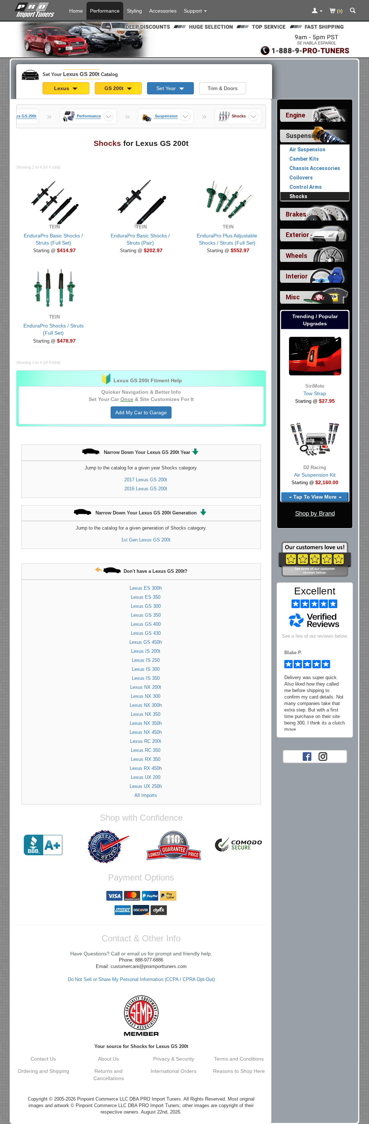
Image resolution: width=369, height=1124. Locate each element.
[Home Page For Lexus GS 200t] (36, 9)
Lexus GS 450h (145, 642)
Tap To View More (315, 497)
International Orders (173, 1071)
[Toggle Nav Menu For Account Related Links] (317, 11)
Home (76, 11)
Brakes (296, 214)
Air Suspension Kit (314, 475)
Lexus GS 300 (146, 606)
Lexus (62, 88)
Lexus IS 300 (146, 669)
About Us (108, 1059)
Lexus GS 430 (146, 633)
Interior (297, 276)
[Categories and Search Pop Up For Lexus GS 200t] (352, 11)
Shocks (298, 196)
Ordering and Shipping (43, 1071)
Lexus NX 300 (145, 696)
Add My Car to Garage (141, 412)
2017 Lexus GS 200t (145, 479)
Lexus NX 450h (146, 732)
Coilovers (301, 177)
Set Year (166, 88)
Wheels (296, 255)
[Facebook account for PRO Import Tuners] (307, 756)
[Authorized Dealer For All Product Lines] (108, 846)
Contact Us (43, 1059)
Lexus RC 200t (145, 741)
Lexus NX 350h (146, 723)
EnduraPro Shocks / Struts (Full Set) (53, 329)
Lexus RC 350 (145, 750)
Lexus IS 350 (146, 678)
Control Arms (305, 187)
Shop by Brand (315, 513)
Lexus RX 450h (146, 768)
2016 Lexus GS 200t (145, 488)
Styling (134, 11)
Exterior (297, 234)
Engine (295, 115)
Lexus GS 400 (146, 624)
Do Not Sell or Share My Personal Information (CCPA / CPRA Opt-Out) (141, 979)
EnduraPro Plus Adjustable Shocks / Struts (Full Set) (227, 239)
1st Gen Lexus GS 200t (145, 540)
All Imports (145, 795)
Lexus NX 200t (145, 687)
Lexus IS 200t (145, 651)
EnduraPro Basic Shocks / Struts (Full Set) (53, 239)
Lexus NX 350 (145, 714)
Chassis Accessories (314, 168)
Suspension (303, 135)
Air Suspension (307, 149)
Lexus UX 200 (145, 777)
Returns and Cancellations (108, 1074)
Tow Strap (314, 393)
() (339, 11)
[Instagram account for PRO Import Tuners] (323, 756)
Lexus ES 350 (145, 597)
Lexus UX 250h (146, 786)
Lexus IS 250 (146, 660)
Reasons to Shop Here (239, 1071)
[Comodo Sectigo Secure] (239, 845)
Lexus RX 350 (145, 759)
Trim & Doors (222, 88)
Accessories (163, 11)
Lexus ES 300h (146, 588)
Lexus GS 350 (146, 615)
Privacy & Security (173, 1059)
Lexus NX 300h (146, 705)
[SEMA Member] (141, 1015)
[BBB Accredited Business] (43, 845)
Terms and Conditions (239, 1059)
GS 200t (115, 88)
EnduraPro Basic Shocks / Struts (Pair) (140, 239)
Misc (293, 297)
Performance (105, 11)
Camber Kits (304, 159)
